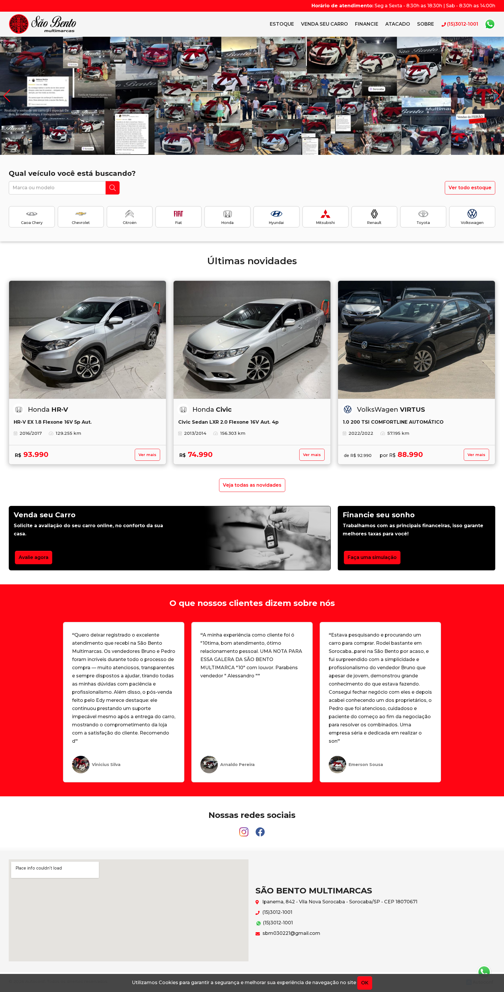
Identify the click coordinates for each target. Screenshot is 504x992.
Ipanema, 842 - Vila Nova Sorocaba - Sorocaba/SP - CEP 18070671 (339, 902)
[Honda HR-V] (87, 340)
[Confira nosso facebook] (260, 829)
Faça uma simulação (372, 557)
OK (364, 983)
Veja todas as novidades (252, 485)
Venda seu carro (324, 24)
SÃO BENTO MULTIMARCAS (42, 24)
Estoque (282, 24)
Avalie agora (33, 557)
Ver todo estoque (470, 187)
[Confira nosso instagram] (244, 829)
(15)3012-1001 (276, 912)
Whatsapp (489, 24)
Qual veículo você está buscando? (72, 173)
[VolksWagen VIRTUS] (416, 340)
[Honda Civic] (252, 340)
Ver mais (147, 455)
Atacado (397, 24)
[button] (497, 96)
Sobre (425, 24)
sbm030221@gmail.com (290, 933)
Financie (366, 24)
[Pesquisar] (113, 187)
